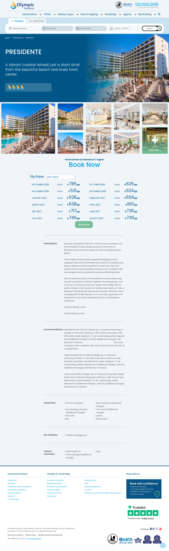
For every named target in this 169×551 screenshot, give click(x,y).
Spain (7, 38)
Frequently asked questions (19, 486)
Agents (127, 14)
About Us (11, 483)
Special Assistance (92, 486)
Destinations (29, 14)
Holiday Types (66, 14)
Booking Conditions (55, 480)
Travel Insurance (54, 493)
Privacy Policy (30, 535)
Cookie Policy (13, 499)
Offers (47, 14)
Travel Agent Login (34, 538)
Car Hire (87, 490)
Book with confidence (17, 490)
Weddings (110, 14)
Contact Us (12, 480)
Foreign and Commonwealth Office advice (102, 493)
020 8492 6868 (146, 4)
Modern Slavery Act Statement (50, 535)
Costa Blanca (18, 38)
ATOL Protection (14, 493)
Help (86, 483)
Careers (11, 496)
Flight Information (54, 483)
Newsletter (51, 496)
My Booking (144, 14)
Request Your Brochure (57, 486)
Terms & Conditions (16, 535)
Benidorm (30, 38)
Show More (83, 224)
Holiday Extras (90, 480)
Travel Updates (53, 490)
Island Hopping (89, 14)
